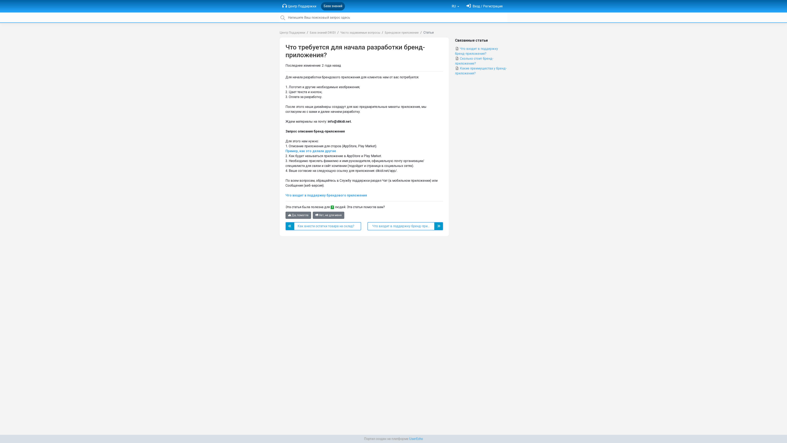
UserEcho (416, 439)
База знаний (333, 6)
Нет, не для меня (330, 215)
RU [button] (454, 6)
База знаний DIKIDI (323, 32)
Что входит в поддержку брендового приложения (326, 195)
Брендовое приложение (402, 32)
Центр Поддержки (302, 6)
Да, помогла (299, 215)
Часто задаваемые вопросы (360, 32)
